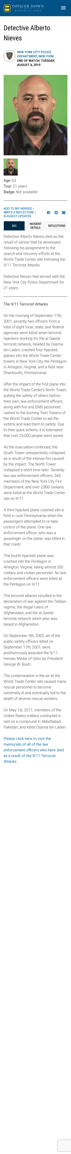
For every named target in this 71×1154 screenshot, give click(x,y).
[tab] (14, 225)
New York (46, 56)
